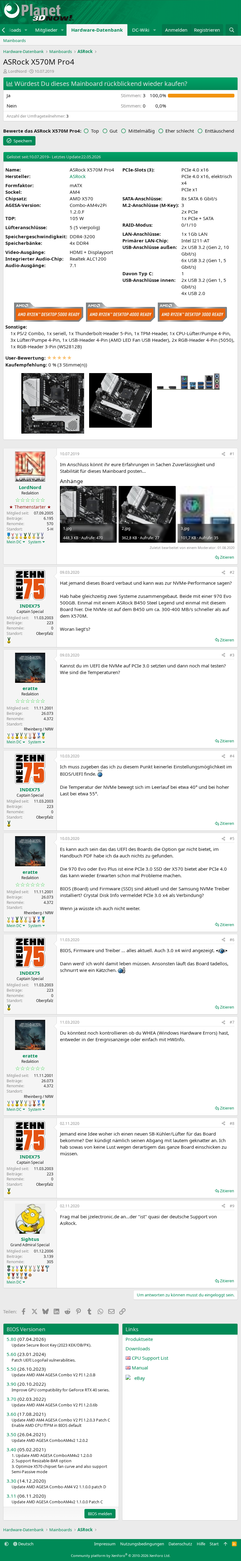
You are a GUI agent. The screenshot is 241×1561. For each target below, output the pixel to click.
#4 (232, 756)
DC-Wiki (140, 30)
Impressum (104, 1544)
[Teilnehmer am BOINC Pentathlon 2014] (25, 536)
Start (214, 1544)
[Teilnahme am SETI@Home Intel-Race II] (38, 736)
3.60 (11, 1414)
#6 (232, 939)
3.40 (11, 1449)
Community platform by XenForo (120, 1555)
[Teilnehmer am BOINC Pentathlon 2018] (42, 536)
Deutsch (25, 1544)
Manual (140, 1367)
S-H (50, 529)
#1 (232, 453)
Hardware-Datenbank (97, 30)
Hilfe (201, 1544)
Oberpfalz (44, 633)
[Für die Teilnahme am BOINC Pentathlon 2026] (30, 1275)
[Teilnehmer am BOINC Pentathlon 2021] (43, 736)
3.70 (11, 1399)
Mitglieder (46, 30)
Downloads (138, 1348)
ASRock (78, 176)
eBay (139, 1378)
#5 (232, 838)
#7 (232, 1022)
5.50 (11, 1369)
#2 (232, 572)
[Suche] (232, 30)
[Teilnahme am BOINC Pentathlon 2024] (21, 1276)
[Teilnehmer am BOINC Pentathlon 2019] (38, 536)
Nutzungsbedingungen (142, 1544)
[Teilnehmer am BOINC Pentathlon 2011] (12, 536)
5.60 (11, 1354)
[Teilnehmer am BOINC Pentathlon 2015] (29, 536)
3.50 (11, 1434)
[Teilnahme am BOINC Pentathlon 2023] (17, 1276)
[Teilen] (223, 454)
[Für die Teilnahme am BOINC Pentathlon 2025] (25, 1276)
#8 (232, 1123)
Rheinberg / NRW (38, 729)
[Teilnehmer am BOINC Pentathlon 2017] (30, 736)
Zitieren (227, 557)
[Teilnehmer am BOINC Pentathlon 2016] (33, 536)
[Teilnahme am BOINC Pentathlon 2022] (13, 1276)
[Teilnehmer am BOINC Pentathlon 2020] (34, 736)
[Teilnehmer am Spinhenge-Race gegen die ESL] (8, 1268)
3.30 (11, 1481)
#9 (232, 1206)
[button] (26, 30)
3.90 (11, 1384)
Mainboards (14, 40)
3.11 (11, 1496)
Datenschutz (180, 1544)
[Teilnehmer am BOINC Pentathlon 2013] (20, 536)
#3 (232, 655)
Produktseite (139, 1339)
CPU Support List (150, 1358)
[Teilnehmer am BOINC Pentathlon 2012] (16, 536)
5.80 (11, 1339)
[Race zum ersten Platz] (8, 536)
